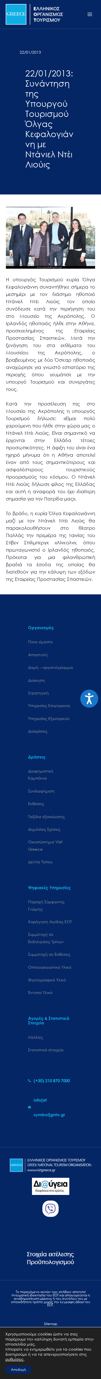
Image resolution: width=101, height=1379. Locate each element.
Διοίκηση (36, 680)
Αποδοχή (18, 1369)
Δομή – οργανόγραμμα (50, 667)
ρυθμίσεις (14, 1359)
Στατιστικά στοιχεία (45, 1049)
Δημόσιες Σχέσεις (44, 829)
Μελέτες (35, 1037)
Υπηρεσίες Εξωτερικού (48, 718)
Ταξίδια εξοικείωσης (46, 816)
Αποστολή (38, 654)
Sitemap (50, 1323)
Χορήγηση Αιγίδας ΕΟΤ (50, 921)
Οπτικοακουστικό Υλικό (49, 967)
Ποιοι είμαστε (40, 641)
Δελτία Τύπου (40, 861)
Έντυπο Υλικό (40, 992)
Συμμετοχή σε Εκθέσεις (49, 954)
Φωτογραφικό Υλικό (47, 979)
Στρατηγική (38, 693)
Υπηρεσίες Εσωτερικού (49, 705)
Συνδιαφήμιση (41, 791)
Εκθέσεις (36, 803)
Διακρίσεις (37, 731)
